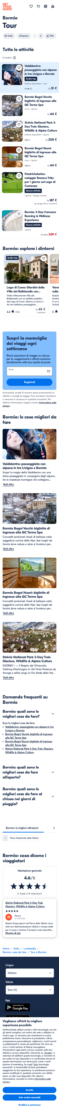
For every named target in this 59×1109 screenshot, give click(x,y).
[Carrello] (38, 6)
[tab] (22, 828)
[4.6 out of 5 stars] (29, 886)
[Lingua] (45, 6)
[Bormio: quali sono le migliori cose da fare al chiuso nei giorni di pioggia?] (52, 796)
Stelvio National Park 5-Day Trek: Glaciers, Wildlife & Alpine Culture (25, 904)
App (7, 1000)
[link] (29, 77)
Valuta (9, 982)
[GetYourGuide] (7, 6)
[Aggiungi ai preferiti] (19, 68)
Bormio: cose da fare (14, 952)
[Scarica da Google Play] (17, 1007)
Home (6, 948)
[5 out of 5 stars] (29, 911)
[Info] (14, 58)
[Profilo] (52, 6)
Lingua (9, 965)
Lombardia (30, 948)
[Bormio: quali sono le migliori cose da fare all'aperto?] (52, 772)
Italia (16, 948)
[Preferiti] (31, 6)
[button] (29, 77)
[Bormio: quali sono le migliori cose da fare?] (52, 714)
